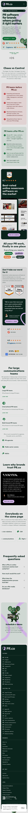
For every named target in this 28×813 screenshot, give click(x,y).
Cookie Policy (14, 809)
